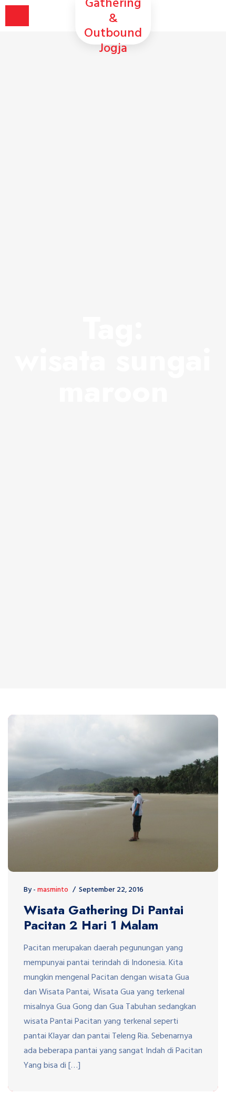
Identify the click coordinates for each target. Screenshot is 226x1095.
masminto (52, 890)
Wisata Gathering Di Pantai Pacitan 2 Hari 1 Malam (103, 918)
